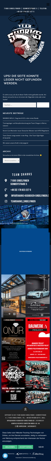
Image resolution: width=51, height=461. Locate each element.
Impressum (22, 426)
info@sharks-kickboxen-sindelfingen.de (30, 195)
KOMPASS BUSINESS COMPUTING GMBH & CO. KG (25, 423)
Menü (48, 4)
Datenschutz (32, 426)
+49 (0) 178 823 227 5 (25, 12)
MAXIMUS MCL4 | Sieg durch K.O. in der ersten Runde (20, 118)
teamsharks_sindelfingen (23, 201)
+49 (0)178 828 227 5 (33, 418)
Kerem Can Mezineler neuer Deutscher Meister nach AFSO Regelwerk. (26, 131)
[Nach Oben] (25, 409)
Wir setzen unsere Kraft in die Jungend (15, 143)
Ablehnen (10, 447)
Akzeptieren (26, 447)
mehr (41, 447)
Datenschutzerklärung (29, 457)
